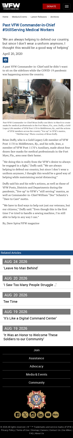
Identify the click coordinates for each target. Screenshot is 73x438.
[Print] (5, 59)
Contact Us (54, 430)
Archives (54, 16)
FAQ (31, 433)
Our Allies (66, 430)
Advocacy (36, 366)
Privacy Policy (8, 430)
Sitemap (35, 430)
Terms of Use (22, 430)
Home (5, 16)
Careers (44, 430)
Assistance (36, 358)
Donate (51, 6)
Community (36, 382)
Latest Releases (39, 16)
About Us (39, 433)
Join (37, 350)
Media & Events (19, 16)
